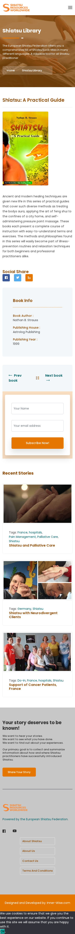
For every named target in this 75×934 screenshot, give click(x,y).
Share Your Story (19, 772)
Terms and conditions (37, 871)
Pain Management (22, 537)
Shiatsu (14, 541)
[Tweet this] (17, 277)
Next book (53, 375)
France (23, 532)
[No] (5, 932)
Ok (2, 931)
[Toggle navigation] (70, 7)
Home (11, 70)
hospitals (35, 532)
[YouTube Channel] (14, 831)
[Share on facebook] (6, 277)
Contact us (30, 861)
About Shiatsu (32, 841)
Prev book (15, 378)
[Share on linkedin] (29, 277)
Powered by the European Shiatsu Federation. (35, 819)
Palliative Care (47, 537)
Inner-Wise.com (58, 903)
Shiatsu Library (32, 70)
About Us (28, 851)
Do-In (22, 680)
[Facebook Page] (4, 831)
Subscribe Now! (37, 443)
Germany (24, 609)
